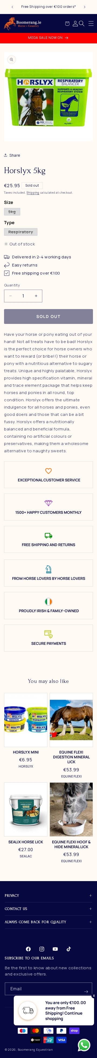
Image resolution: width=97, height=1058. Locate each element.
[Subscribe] (86, 988)
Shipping (33, 192)
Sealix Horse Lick (25, 842)
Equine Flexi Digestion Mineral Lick (71, 757)
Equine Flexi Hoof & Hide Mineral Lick (71, 844)
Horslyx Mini (26, 752)
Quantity (12, 285)
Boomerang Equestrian (35, 1049)
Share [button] (14, 155)
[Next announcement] (85, 7)
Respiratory (22, 232)
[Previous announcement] (12, 7)
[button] (91, 23)
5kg (14, 212)
